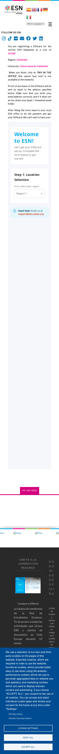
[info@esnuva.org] (22, 39)
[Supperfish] (50, 24)
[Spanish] (28, 11)
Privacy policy (16, 713)
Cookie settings (28, 728)
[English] (34, 11)
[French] (39, 11)
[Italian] (28, 18)
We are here (29, 490)
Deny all (28, 737)
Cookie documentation (20, 718)
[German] (45, 11)
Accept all (28, 746)
